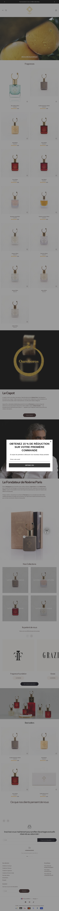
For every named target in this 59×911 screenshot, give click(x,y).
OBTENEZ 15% (29, 465)
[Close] (51, 441)
